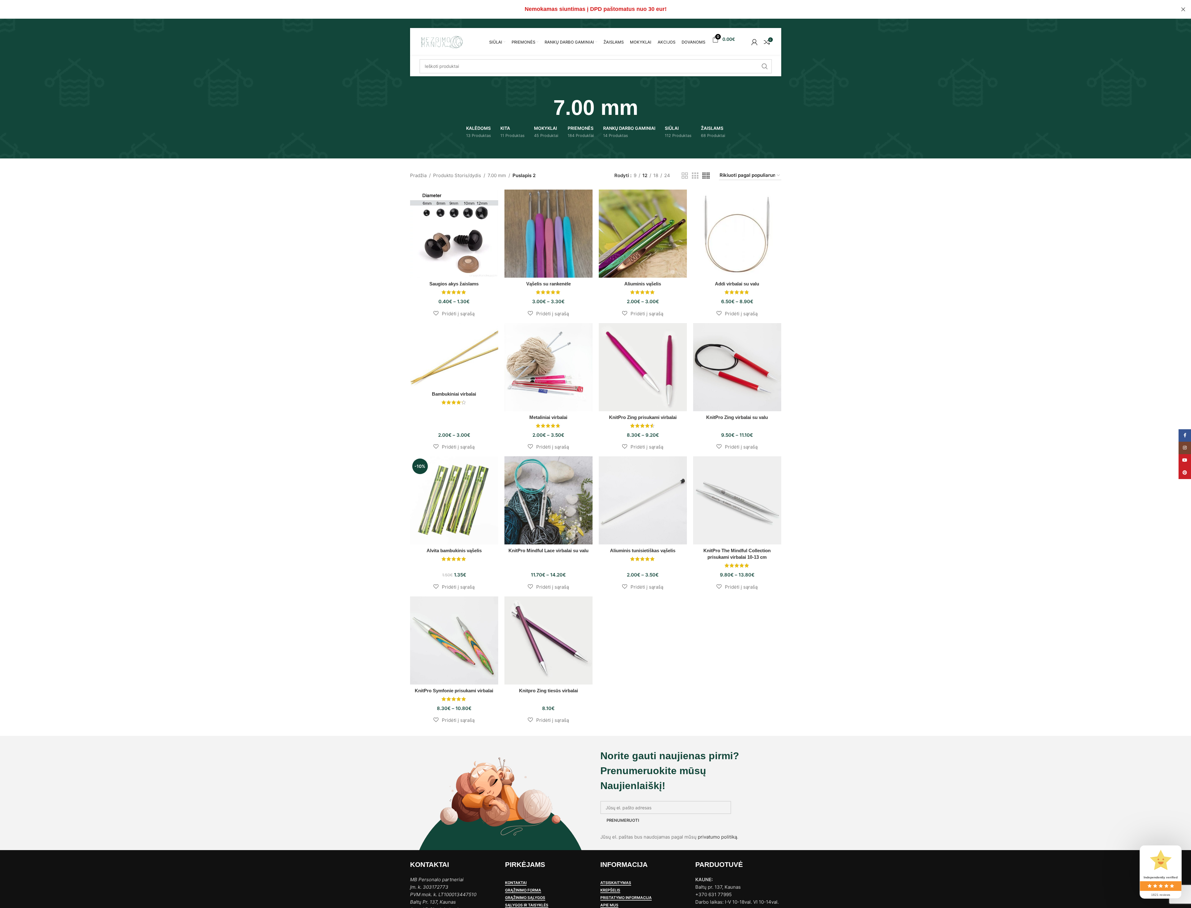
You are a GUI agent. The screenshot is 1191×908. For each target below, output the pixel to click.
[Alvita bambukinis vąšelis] (454, 500)
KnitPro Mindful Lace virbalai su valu (548, 550)
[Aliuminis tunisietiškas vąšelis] (643, 500)
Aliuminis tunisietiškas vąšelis (642, 550)
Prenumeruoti (623, 820)
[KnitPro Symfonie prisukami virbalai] (454, 640)
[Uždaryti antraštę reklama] (1183, 9)
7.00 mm (497, 175)
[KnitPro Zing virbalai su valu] (737, 367)
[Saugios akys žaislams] (454, 234)
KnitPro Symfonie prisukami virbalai (454, 690)
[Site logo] (441, 42)
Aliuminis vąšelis (642, 283)
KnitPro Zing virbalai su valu (737, 417)
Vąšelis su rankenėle (548, 283)
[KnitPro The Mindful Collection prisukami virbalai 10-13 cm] (737, 500)
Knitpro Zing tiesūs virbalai (548, 690)
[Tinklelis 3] (695, 176)
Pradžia (418, 175)
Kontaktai (516, 883)
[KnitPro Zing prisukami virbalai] (643, 367)
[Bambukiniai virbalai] (454, 355)
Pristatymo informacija (626, 898)
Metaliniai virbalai (548, 417)
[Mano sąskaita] (754, 42)
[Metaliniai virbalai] (548, 367)
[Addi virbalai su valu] (737, 234)
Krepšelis (610, 890)
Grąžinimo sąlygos (525, 898)
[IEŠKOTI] (765, 66)
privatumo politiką (717, 837)
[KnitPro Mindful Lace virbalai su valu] (548, 500)
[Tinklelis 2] (685, 176)
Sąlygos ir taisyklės (526, 905)
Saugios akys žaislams (454, 283)
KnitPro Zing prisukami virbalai (643, 417)
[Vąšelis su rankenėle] (548, 234)
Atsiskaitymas (615, 883)
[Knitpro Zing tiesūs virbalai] (548, 640)
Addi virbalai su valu (737, 283)
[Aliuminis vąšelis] (643, 234)
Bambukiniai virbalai (454, 394)
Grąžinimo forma (523, 890)
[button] (454, 313)
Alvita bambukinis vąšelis (454, 550)
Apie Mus (609, 905)
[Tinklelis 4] (706, 176)
